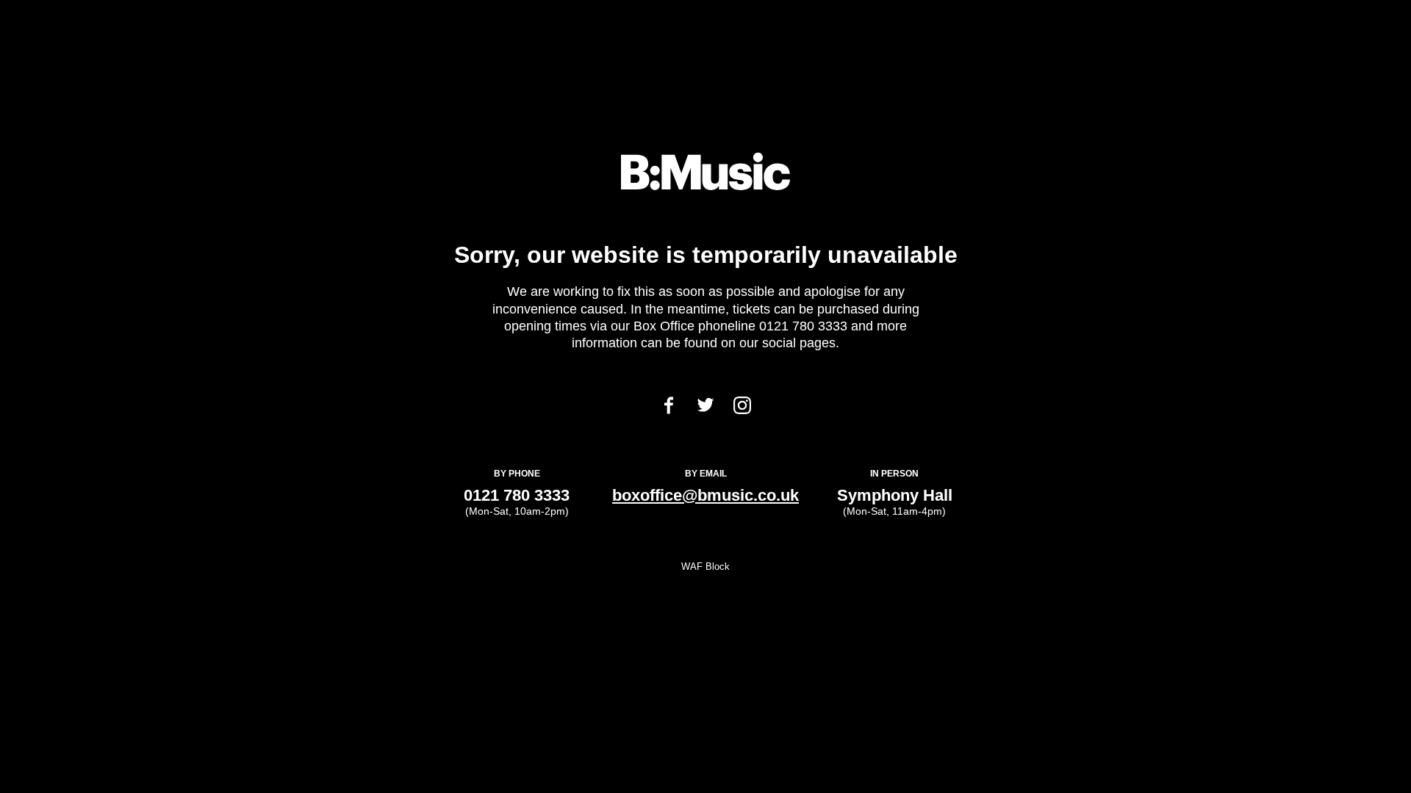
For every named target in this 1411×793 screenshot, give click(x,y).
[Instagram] (742, 410)
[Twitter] (705, 408)
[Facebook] (668, 410)
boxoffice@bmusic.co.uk (705, 495)
